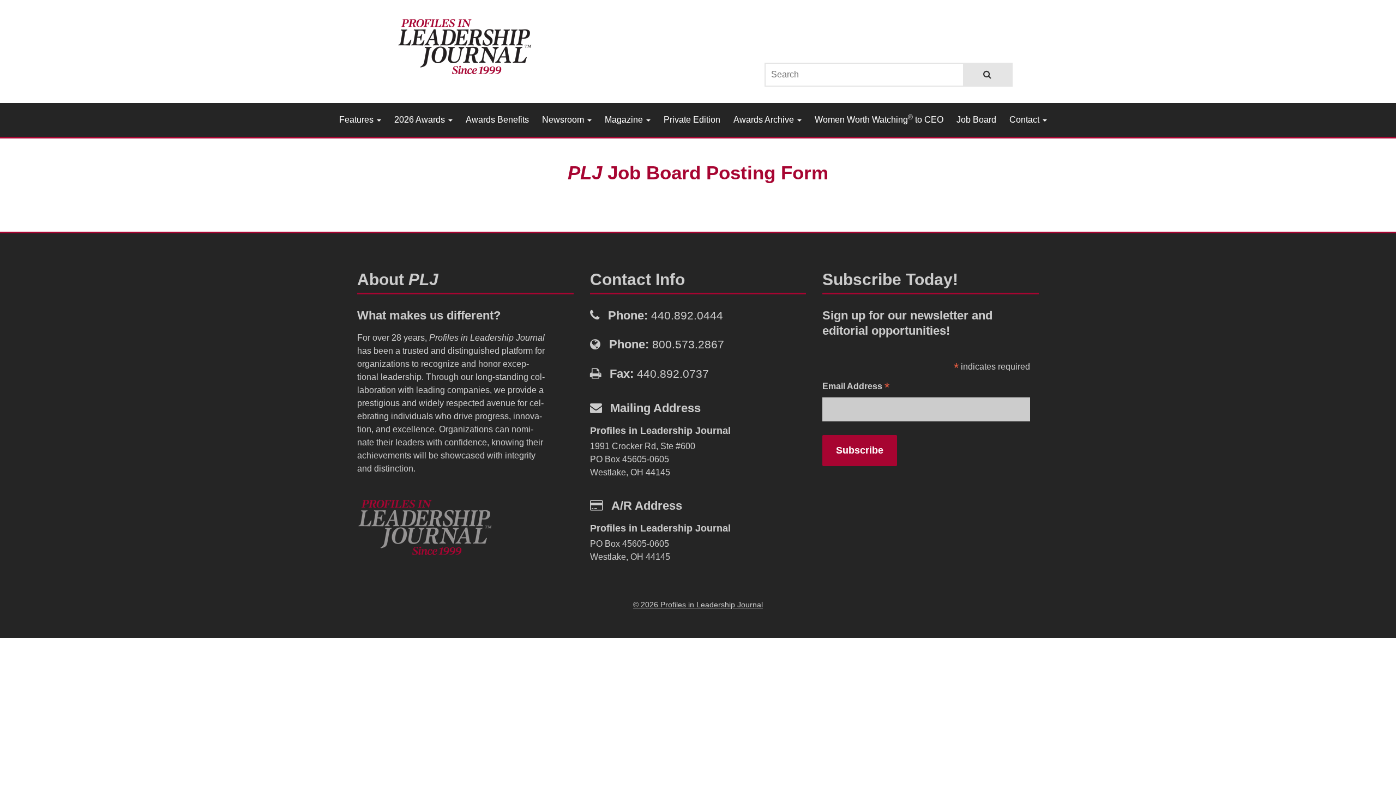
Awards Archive (764, 119)
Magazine (625, 119)
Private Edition (692, 119)
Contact (1025, 119)
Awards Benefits (497, 119)
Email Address (855, 387)
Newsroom (564, 119)
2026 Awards (420, 119)
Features (357, 119)
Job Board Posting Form (698, 172)
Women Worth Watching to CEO (879, 118)
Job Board (976, 119)
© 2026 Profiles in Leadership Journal (698, 604)
